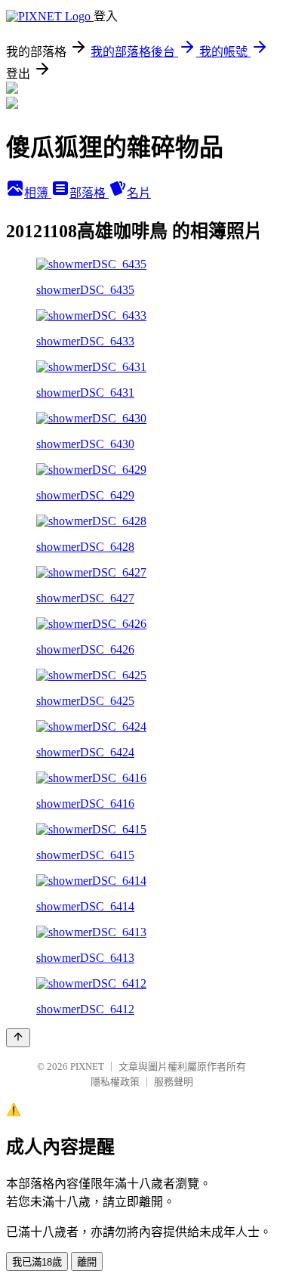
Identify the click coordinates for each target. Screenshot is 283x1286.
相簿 (37, 193)
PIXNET (87, 1066)
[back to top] (18, 1037)
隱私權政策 (115, 1081)
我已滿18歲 (37, 1262)
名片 (139, 193)
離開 (87, 1262)
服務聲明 (173, 1081)
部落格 (89, 193)
